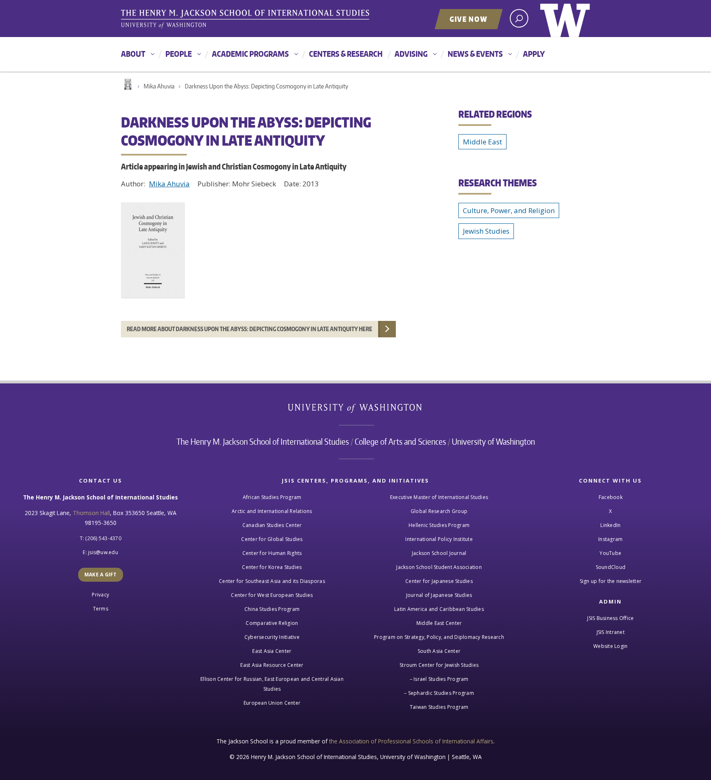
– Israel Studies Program (439, 679)
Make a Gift (100, 574)
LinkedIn (610, 525)
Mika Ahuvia (159, 86)
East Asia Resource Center (271, 665)
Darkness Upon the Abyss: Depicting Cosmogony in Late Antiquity (266, 86)
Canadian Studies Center (272, 525)
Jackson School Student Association (439, 567)
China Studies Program (272, 609)
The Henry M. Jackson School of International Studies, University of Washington (246, 19)
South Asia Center (439, 651)
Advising (411, 54)
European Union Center (272, 702)
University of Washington (565, 18)
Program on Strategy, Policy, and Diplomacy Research (439, 637)
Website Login (610, 646)
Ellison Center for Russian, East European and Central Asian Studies (272, 684)
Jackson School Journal (439, 553)
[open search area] (519, 18)
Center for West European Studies (272, 595)
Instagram (610, 539)
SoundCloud (611, 567)
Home (127, 84)
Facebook (611, 497)
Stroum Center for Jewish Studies (439, 665)
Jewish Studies (486, 231)
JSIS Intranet (611, 632)
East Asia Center (271, 651)
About (133, 54)
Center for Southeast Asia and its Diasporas (272, 581)
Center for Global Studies (271, 539)
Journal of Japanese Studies (439, 595)
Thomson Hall (91, 513)
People (178, 54)
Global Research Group (439, 511)
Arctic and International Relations (272, 511)
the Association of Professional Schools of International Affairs (411, 741)
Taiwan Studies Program (439, 706)
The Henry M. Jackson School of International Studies (263, 441)
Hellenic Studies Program (439, 525)
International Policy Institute (439, 539)
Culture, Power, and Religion (509, 210)
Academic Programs (250, 54)
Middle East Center (439, 623)
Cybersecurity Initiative (272, 637)
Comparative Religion (272, 623)
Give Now (469, 18)
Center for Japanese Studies (439, 581)
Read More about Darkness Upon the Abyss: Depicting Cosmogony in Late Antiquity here (249, 328)
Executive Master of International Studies (439, 497)
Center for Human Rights (272, 553)
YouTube (610, 553)
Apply (534, 54)
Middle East (482, 141)
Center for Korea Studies (272, 567)
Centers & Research (346, 54)
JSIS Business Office (610, 618)
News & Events (475, 54)
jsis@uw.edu (103, 552)
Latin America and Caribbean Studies (439, 609)
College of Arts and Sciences (400, 441)
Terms (100, 608)
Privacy (100, 594)
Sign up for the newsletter (611, 581)
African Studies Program (272, 497)
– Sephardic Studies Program (439, 692)
